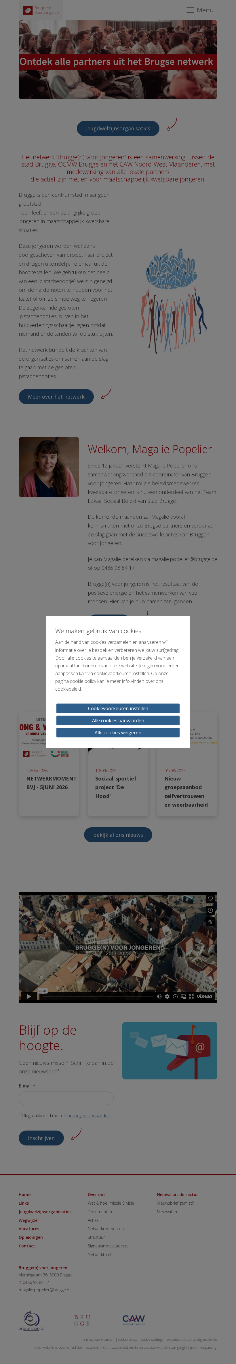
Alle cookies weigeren (118, 732)
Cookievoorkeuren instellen (118, 708)
